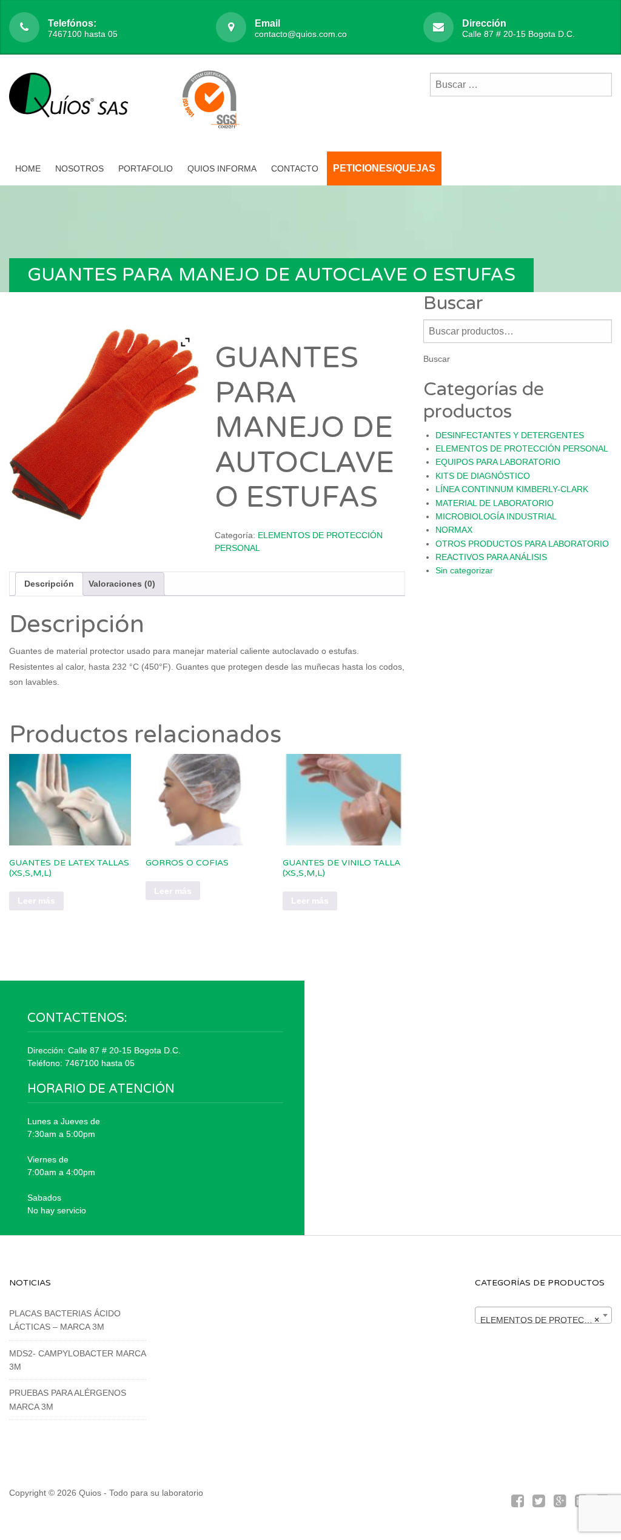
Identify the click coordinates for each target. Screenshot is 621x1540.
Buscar (436, 359)
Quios (90, 1493)
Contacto (294, 168)
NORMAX (453, 530)
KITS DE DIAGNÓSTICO (482, 476)
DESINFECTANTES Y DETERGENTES (509, 435)
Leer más (36, 900)
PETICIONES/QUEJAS (384, 168)
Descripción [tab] (49, 583)
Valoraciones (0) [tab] (122, 583)
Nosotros (79, 168)
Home (28, 168)
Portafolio (145, 168)
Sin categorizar (464, 570)
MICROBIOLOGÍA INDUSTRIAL (496, 516)
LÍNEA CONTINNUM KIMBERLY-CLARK (511, 489)
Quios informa (222, 168)
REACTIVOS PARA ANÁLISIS (491, 557)
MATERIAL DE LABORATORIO (494, 503)
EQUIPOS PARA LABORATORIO (497, 462)
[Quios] (73, 101)
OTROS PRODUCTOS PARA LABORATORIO (522, 543)
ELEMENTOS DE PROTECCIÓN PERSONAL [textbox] (545, 1320)
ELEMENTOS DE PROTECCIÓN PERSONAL (521, 448)
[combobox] (543, 1315)
